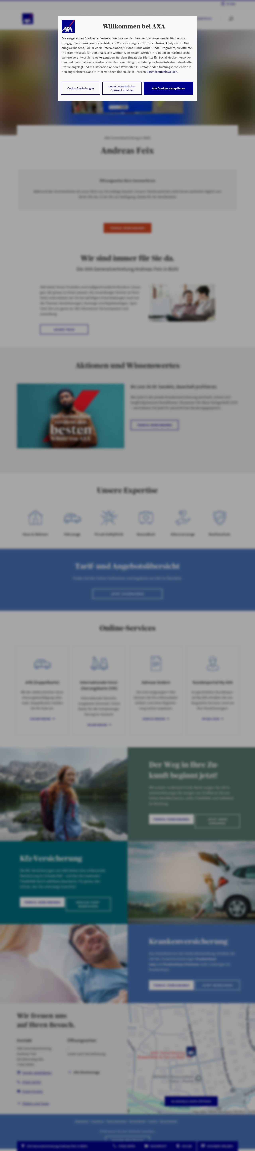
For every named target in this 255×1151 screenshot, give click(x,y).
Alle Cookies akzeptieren (168, 88)
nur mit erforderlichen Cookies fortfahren (122, 88)
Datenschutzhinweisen (161, 72)
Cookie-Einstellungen (80, 88)
